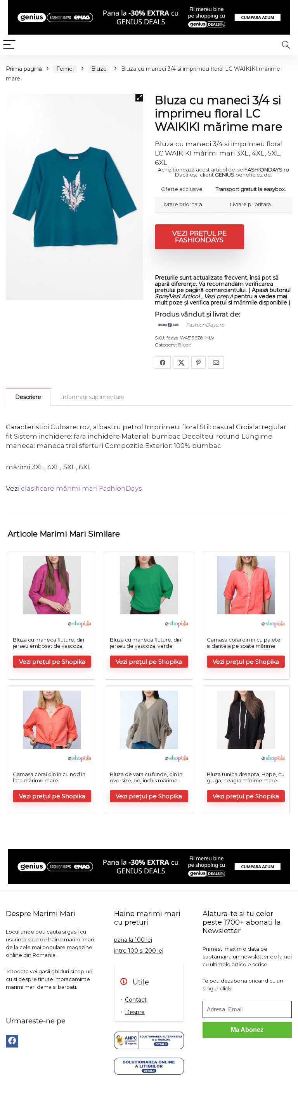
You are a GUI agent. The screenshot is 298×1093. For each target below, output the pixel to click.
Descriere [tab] (28, 396)
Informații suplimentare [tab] (93, 396)
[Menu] (9, 45)
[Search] (286, 45)
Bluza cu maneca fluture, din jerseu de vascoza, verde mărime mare (145, 646)
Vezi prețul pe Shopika (52, 661)
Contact (136, 999)
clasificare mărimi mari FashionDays (81, 488)
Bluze (99, 68)
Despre (135, 1012)
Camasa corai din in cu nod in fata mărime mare (49, 777)
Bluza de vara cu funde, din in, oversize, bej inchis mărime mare (147, 780)
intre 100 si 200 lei (138, 950)
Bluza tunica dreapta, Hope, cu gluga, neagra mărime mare (245, 777)
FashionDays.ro (205, 325)
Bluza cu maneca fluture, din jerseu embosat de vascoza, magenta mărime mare (48, 646)
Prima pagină (24, 68)
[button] (139, 97)
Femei (65, 68)
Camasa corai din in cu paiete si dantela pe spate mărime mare (244, 646)
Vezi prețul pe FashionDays (199, 236)
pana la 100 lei (133, 939)
